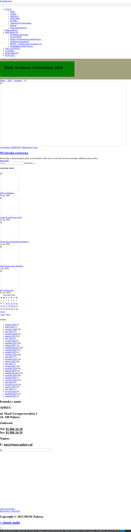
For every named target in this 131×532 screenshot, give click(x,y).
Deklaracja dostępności (19, 41)
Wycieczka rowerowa (14, 153)
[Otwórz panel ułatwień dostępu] (1, 528)
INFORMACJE (11, 32)
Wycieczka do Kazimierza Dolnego (14, 242)
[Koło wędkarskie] (9, 191)
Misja (12, 12)
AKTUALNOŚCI (12, 48)
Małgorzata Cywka (30, 147)
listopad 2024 (10, 371)
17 (7, 306)
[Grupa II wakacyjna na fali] (9, 215)
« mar (2, 314)
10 (7, 303)
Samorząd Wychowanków (21, 23)
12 (12, 303)
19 (12, 306)
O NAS (8, 9)
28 (17, 309)
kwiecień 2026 (11, 334)
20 (14, 306)
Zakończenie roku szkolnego (11, 266)
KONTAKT (10, 55)
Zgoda (122, 531)
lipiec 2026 (9, 327)
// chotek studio (10, 522)
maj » (8, 314)
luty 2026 (9, 338)
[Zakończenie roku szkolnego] (9, 264)
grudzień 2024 (11, 368)
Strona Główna (11, 30)
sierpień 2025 (10, 352)
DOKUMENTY (12, 53)
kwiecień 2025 (11, 359)
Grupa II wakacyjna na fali (11, 217)
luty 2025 (9, 364)
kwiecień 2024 (11, 384)
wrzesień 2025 (11, 350)
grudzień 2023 (11, 394)
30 (4, 312)
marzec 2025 (10, 361)
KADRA (14, 21)
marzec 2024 (10, 387)
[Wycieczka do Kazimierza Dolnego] (9, 239)
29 (1, 312)
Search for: (28, 163)
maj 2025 (9, 357)
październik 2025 (12, 348)
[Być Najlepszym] (9, 288)
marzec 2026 (10, 336)
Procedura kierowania (19, 35)
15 (1, 306)
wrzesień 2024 (11, 375)
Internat (13, 25)
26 (12, 309)
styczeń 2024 (10, 391)
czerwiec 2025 (11, 355)
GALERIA (9, 51)
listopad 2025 (10, 345)
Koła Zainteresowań (18, 28)
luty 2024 (9, 389)
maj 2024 (9, 382)
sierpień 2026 (10, 325)
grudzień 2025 (11, 343)
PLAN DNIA (15, 37)
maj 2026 (9, 331)
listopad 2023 (10, 396)
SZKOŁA (14, 16)
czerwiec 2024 (11, 380)
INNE (17, 147)
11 (9, 303)
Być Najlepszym (6, 290)
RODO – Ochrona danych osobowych (26, 44)
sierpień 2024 (10, 378)
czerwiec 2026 (11, 329)
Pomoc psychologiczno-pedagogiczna (25, 39)
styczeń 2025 (10, 366)
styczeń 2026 (10, 341)
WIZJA (13, 14)
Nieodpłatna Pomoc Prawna (21, 46)
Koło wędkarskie (7, 193)
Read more (4, 161)
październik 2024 (12, 373)
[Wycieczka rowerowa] (63, 145)
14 (17, 303)
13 (14, 303)
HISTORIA (15, 18)
